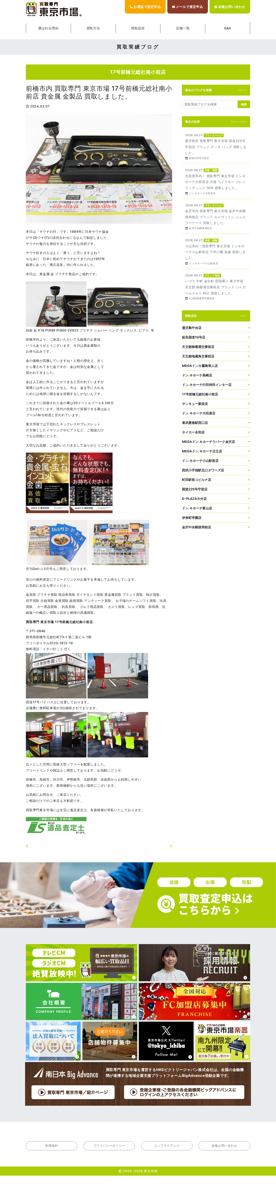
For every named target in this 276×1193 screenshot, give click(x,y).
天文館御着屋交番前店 (198, 347)
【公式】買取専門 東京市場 (54, 9)
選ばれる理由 (48, 28)
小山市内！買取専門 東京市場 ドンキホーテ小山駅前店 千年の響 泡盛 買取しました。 (216, 251)
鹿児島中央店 (191, 328)
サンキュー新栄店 (195, 404)
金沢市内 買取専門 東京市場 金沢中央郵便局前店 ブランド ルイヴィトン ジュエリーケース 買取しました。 (216, 216)
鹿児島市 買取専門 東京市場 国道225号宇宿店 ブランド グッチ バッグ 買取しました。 (216, 146)
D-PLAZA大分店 (194, 499)
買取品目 (138, 28)
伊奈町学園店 (191, 518)
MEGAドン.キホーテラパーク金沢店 (208, 442)
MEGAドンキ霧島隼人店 (200, 366)
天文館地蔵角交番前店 (198, 356)
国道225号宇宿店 (195, 489)
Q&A (227, 28)
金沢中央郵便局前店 (196, 527)
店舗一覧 (183, 28)
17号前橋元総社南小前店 (200, 394)
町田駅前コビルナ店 (196, 480)
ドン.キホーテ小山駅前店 (200, 461)
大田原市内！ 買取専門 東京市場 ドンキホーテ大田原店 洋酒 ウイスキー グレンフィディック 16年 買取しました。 (216, 181)
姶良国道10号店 (193, 337)
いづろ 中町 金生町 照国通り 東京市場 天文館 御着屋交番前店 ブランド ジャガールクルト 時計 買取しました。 (216, 286)
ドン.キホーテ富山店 (197, 508)
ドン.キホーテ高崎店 (197, 375)
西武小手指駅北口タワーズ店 (203, 470)
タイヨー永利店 (193, 432)
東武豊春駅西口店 (195, 423)
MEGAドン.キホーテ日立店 (202, 451)
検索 (244, 104)
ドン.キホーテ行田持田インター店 (207, 385)
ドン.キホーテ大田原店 (198, 413)
